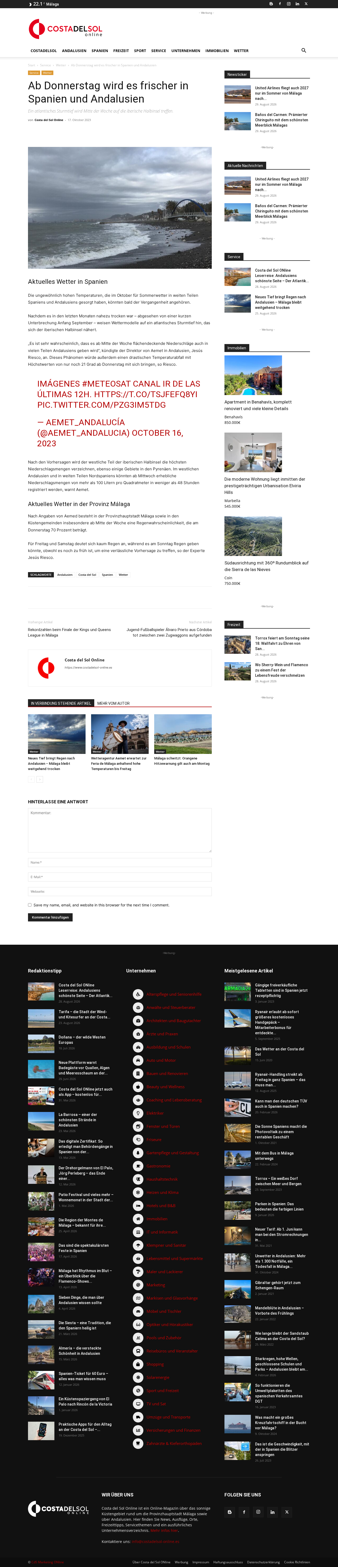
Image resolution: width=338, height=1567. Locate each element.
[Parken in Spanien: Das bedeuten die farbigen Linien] (237, 1210)
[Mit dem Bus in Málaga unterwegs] (237, 1160)
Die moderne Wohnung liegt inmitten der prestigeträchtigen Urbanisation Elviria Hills (264, 485)
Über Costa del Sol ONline (152, 1562)
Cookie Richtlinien (297, 1562)
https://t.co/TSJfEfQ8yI (146, 394)
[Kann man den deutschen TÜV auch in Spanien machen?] (237, 1107)
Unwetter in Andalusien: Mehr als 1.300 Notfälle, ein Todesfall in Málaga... (280, 1261)
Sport (140, 50)
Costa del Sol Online (49, 120)
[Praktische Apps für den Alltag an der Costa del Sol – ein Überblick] (41, 1431)
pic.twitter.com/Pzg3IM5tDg (101, 405)
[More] (137, 132)
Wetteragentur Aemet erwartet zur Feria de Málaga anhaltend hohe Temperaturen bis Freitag (119, 763)
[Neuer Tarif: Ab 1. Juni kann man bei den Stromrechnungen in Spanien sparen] (237, 1236)
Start (31, 65)
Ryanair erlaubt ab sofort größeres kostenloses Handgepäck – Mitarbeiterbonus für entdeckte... (277, 1022)
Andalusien (74, 50)
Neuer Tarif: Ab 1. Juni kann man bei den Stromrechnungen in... (281, 1234)
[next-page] (39, 779)
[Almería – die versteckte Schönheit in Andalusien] (41, 1355)
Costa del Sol (87, 575)
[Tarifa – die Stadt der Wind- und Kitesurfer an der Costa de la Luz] (41, 1018)
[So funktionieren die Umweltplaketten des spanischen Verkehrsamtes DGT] (237, 1392)
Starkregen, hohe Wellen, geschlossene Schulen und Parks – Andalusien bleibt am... (281, 1364)
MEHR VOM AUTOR (113, 703)
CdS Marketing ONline (47, 1562)
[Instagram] (289, 3)
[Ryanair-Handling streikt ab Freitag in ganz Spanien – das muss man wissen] (237, 1081)
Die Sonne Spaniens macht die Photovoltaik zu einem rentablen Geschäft (281, 1131)
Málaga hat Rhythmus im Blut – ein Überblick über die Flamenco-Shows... (85, 1276)
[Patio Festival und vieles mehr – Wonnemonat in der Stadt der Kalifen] (41, 1201)
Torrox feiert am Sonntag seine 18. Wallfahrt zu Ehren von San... (282, 643)
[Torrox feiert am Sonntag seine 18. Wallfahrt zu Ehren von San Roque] (237, 645)
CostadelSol (44, 50)
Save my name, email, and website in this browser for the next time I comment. (102, 905)
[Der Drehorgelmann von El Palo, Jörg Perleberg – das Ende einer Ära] (41, 1174)
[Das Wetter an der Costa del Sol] (237, 1055)
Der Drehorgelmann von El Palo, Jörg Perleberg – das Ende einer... (86, 1173)
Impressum (201, 1562)
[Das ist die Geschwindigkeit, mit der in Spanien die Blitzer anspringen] (237, 1450)
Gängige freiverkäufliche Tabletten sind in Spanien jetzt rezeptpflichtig (281, 990)
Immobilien (217, 50)
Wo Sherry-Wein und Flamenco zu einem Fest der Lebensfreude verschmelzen (281, 670)
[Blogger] (271, 3)
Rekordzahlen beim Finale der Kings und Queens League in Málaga (69, 632)
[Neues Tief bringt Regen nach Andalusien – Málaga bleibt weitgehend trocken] (57, 734)
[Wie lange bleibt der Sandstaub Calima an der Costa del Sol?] (237, 1340)
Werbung (181, 1562)
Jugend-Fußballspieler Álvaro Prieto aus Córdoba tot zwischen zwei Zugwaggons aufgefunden (169, 632)
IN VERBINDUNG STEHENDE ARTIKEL (61, 703)
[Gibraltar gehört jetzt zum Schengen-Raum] (237, 1289)
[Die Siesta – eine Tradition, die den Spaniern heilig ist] (41, 1329)
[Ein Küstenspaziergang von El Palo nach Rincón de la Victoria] (41, 1405)
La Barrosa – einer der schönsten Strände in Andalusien (78, 1119)
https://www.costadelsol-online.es (88, 667)
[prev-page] (31, 779)
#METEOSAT (106, 384)
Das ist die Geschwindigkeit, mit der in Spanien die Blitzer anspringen (282, 1449)
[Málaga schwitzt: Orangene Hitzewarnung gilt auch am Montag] (183, 734)
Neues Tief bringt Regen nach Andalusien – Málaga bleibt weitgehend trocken (51, 763)
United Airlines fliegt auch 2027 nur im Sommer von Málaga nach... (281, 93)
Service (158, 50)
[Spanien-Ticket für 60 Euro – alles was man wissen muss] (41, 1380)
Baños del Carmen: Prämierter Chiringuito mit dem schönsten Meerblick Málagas (281, 120)
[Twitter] (306, 3)
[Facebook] (280, 3)
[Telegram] (113, 132)
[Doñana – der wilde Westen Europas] (41, 1044)
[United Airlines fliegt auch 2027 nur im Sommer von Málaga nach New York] (237, 94)
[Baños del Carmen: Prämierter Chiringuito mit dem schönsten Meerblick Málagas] (237, 121)
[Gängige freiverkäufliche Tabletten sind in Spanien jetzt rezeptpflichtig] (237, 991)
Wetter (241, 50)
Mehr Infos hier (164, 1530)
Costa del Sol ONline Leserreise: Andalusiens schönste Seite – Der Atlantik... (282, 275)
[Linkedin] (297, 3)
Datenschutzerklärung (263, 1562)
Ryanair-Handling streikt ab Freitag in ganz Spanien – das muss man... (280, 1079)
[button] (303, 51)
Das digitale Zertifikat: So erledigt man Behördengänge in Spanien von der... (86, 1146)
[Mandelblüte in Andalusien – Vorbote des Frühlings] (237, 1314)
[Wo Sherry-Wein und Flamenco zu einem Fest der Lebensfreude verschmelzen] (237, 671)
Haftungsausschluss (228, 1562)
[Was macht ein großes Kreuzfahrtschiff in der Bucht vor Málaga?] (237, 1424)
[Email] (125, 132)
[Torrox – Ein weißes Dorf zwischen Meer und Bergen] (237, 1185)
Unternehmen (185, 50)
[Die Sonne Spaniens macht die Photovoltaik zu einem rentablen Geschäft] (237, 1133)
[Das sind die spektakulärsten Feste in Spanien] (41, 1252)
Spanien (100, 50)
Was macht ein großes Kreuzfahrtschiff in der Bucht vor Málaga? (280, 1422)
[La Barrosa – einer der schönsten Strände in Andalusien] (41, 1121)
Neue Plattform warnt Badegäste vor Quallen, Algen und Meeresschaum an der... (84, 1067)
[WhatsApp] (101, 132)
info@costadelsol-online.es (155, 1541)
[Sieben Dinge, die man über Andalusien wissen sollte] (41, 1304)
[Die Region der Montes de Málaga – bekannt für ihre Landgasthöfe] (41, 1226)
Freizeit (121, 50)
